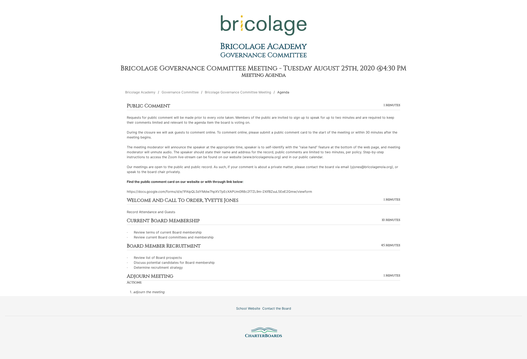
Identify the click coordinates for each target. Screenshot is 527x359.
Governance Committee (263, 55)
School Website (248, 308)
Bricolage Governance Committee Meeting (238, 92)
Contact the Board (276, 308)
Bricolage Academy (263, 46)
